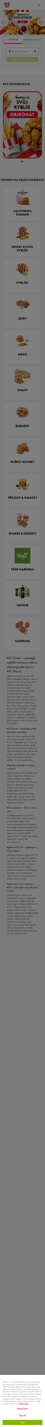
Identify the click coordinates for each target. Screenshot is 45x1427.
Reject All (22, 1415)
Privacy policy (23, 1404)
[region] (22, 1401)
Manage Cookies (22, 1408)
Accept (22, 1422)
